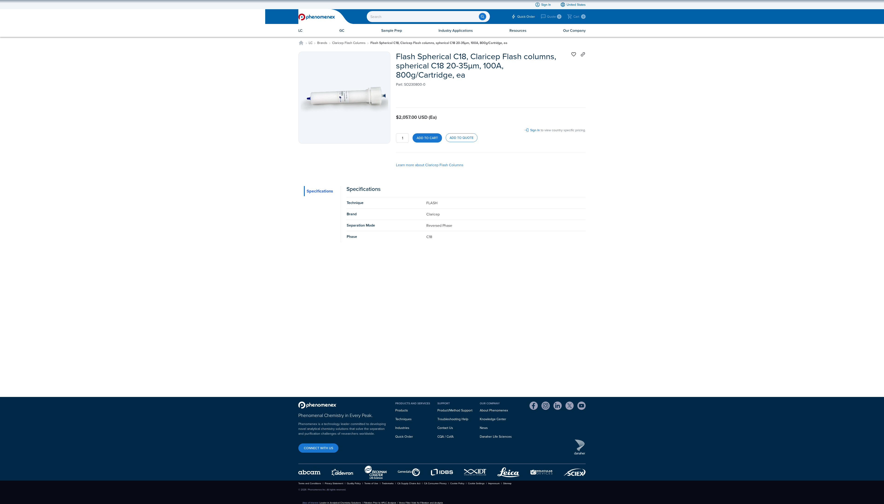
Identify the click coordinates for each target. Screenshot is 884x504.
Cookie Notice (421, 85)
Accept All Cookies (459, 103)
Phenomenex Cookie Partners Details (397, 91)
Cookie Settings (425, 103)
